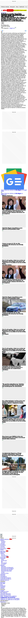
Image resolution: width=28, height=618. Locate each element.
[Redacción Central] (2, 22)
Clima (2, 559)
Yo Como (3, 564)
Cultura (2, 553)
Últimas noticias (5, 6)
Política (2, 540)
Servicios (2, 547)
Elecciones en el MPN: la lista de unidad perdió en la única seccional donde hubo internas (13, 438)
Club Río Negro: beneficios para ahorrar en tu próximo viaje (12, 228)
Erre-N (3, 554)
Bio (2, 562)
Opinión (2, 565)
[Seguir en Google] (1, 32)
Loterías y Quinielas (5, 594)
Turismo (2, 546)
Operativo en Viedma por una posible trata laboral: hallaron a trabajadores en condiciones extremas (12, 367)
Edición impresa (4, 580)
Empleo (2, 590)
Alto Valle (2, 583)
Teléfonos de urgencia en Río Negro (9, 598)
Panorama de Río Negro (7, 568)
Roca (17, 6)
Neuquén (12, 6)
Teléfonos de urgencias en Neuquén (10, 599)
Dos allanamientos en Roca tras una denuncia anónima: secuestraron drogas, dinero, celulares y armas (13, 402)
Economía (3, 545)
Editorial (3, 566)
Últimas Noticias (6, 539)
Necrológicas (3, 592)
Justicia (3, 542)
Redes (2, 550)
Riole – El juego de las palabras (8, 596)
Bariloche (22, 6)
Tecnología (4, 563)
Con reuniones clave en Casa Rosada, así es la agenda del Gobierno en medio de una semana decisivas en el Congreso (14, 211)
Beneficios (3, 602)
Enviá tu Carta (4, 573)
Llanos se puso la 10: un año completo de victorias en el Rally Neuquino (12, 245)
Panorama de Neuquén (7, 567)
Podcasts (2, 575)
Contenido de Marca (5, 579)
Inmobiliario (3, 576)
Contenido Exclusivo (5, 578)
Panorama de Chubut (6, 570)
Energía (2, 544)
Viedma (2, 588)
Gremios (3, 541)
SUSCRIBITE (20, 10)
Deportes (2, 552)
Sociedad (3, 13)
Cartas (3, 572)
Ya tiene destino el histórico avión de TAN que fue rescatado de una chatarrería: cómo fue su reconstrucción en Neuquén (13, 472)
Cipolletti (2, 587)
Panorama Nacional (6, 571)
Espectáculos (4, 556)
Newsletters (5, 548)
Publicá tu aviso (4, 591)
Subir (3, 605)
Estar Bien (4, 557)
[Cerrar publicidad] (1, 535)
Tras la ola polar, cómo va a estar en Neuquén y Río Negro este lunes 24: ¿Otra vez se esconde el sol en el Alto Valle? (14, 262)
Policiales (2, 574)
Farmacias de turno (5, 595)
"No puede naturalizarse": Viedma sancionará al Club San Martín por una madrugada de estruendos (13, 385)
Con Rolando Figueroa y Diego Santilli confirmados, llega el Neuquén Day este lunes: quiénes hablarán (12, 454)
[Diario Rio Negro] (1, 607)
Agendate (4, 551)
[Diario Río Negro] (8, 10)
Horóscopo (4, 560)
